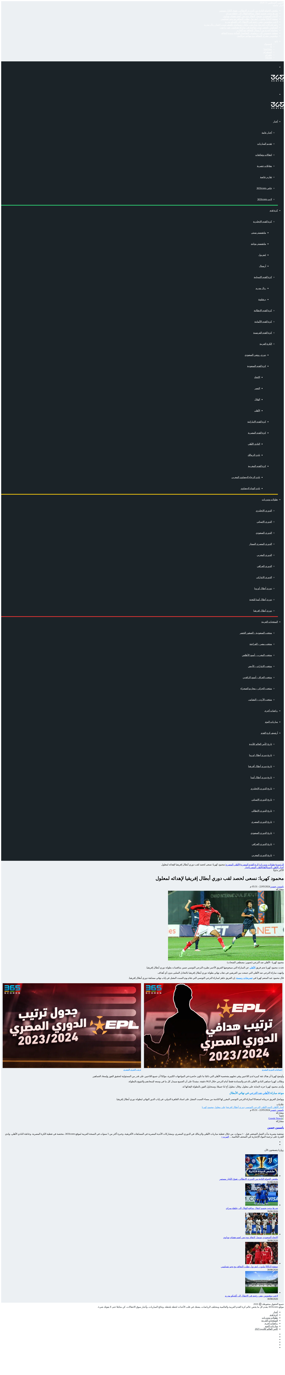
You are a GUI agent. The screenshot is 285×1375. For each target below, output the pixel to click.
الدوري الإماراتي (264, 577)
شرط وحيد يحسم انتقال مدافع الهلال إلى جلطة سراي (252, 13)
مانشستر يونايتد (258, 244)
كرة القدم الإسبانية (263, 277)
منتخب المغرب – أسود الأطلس (257, 655)
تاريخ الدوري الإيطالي (261, 810)
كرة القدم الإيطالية (263, 310)
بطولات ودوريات (270, 499)
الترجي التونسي (252, 1107)
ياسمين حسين (277, 886)
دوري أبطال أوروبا (263, 588)
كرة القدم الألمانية (263, 321)
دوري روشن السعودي (255, 355)
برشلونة (262, 299)
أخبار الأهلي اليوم (275, 867)
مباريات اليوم (271, 722)
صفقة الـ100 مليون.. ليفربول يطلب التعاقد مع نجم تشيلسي (249, 19)
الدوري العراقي (264, 566)
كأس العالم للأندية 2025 (266, 1329)
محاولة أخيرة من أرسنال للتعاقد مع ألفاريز (257, 30)
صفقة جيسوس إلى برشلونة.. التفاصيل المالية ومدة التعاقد (249, 33)
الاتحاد (257, 377)
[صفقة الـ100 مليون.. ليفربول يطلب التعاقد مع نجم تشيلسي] (261, 1263)
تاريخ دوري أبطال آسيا (261, 777)
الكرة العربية (266, 344)
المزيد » (225, 1136)
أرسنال (262, 266)
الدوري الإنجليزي (264, 510)
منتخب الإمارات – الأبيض (260, 666)
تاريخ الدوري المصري (261, 822)
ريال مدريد (261, 288)
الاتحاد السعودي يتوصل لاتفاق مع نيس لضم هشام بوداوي (250, 16)
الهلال (257, 399)
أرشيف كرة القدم (269, 733)
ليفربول (262, 255)
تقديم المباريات (264, 143)
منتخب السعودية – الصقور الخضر (256, 633)
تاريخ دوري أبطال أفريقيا (260, 766)
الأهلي (257, 410)
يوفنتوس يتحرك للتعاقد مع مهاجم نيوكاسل (257, 36)
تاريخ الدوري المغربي (262, 855)
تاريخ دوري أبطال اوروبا (260, 755)
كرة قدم (274, 210)
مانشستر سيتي (258, 232)
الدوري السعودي (264, 533)
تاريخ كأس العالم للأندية (260, 744)
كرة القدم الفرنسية (262, 332)
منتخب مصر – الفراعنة (261, 644)
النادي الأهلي (254, 444)
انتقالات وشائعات (263, 155)
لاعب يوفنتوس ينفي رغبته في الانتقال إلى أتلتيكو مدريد (251, 22)
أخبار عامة (267, 132)
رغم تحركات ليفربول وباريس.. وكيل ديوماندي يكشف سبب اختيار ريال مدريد (241, 24)
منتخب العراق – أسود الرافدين (257, 677)
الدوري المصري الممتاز (260, 544)
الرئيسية (280, 864)
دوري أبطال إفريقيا (262, 610)
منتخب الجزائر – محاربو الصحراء (256, 688)
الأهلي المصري (232, 864)
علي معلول (219, 1107)
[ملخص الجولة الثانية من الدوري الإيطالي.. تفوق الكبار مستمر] (261, 1175)
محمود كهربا (208, 1107)
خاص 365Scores (264, 188)
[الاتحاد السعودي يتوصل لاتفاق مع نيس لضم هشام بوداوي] (261, 1234)
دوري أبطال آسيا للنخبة (260, 599)
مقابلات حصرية (264, 166)
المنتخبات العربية (269, 621)
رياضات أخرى (271, 710)
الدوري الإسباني (264, 521)
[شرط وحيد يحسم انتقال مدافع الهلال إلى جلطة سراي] (261, 1205)
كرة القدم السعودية (256, 366)
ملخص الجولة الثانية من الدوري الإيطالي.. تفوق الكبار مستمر (248, 10)
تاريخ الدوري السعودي (261, 833)
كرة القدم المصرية (257, 433)
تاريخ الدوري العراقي (262, 844)
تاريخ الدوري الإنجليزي (261, 788)
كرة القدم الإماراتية (256, 421)
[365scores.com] (277, 80)
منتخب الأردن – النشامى (260, 699)
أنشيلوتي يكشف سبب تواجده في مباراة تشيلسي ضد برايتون (249, 27)
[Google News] (276, 1118)
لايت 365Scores (264, 199)
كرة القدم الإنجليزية (262, 221)
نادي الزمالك (254, 455)
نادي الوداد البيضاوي (250, 488)
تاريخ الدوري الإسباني (261, 799)
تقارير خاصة (266, 177)
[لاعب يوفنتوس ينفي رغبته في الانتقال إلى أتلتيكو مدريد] (261, 1292)
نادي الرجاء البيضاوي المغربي (245, 477)
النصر (257, 388)
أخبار (275, 121)
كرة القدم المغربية (257, 466)
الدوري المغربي (264, 555)
